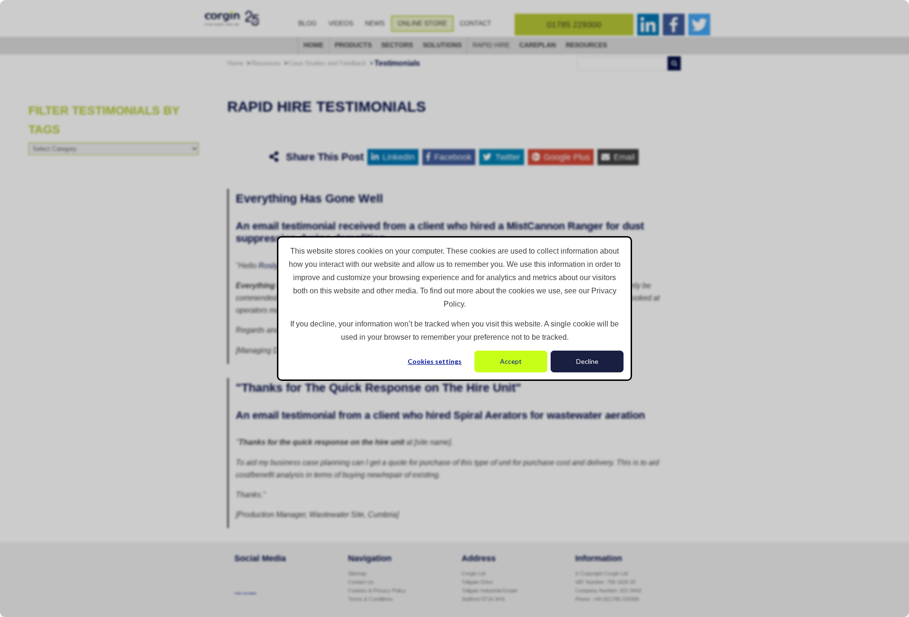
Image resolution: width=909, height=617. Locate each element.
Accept (511, 361)
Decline (587, 361)
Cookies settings (435, 361)
